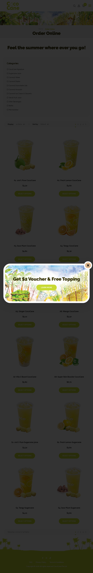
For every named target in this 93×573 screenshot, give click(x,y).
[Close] (87, 265)
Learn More (46, 287)
